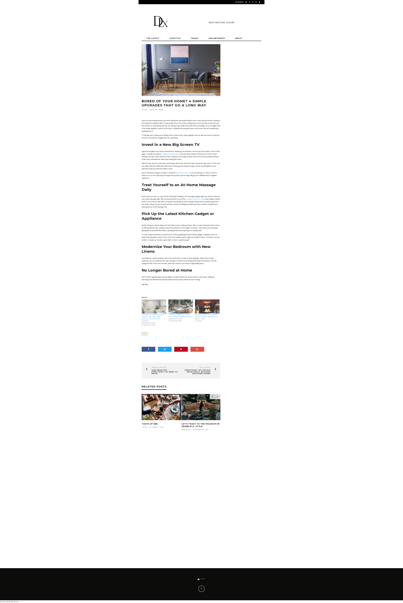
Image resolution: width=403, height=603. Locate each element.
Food (145, 333)
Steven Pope (147, 432)
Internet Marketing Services (9, 602)
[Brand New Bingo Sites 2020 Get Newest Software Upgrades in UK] (207, 306)
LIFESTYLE (175, 38)
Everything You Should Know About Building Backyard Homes (198, 371)
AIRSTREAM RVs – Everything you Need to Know (165, 371)
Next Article (205, 367)
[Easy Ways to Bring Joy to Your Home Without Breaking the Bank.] (180, 306)
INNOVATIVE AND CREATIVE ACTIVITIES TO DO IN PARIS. (197, 556)
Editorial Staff (188, 561)
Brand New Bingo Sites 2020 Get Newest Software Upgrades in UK (206, 316)
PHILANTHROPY (217, 38)
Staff (145, 109)
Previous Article (159, 367)
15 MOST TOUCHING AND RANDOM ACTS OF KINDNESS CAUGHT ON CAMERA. (160, 426)
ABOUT (239, 38)
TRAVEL (195, 38)
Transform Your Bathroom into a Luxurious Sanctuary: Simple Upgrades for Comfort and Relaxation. (153, 318)
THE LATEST (152, 38)
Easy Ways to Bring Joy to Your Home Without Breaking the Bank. (180, 316)
